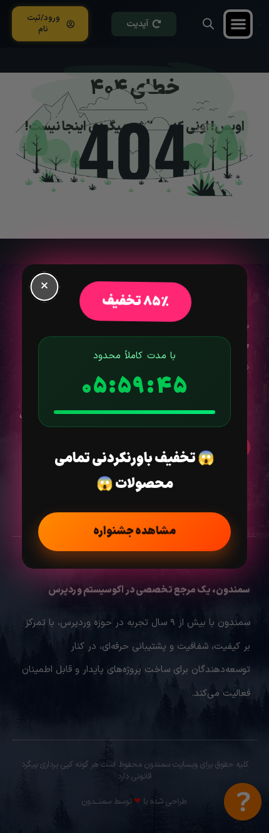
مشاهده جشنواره (134, 531)
